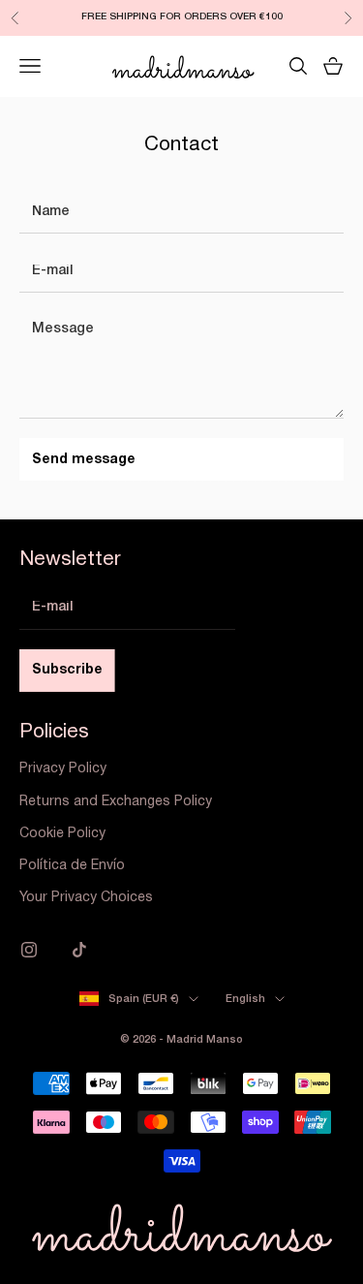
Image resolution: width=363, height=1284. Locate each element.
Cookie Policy (62, 834)
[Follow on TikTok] (79, 949)
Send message (84, 460)
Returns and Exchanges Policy (115, 802)
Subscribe (67, 670)
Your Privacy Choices (86, 898)
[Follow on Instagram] (29, 949)
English (245, 999)
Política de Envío (72, 866)
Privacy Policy (62, 769)
